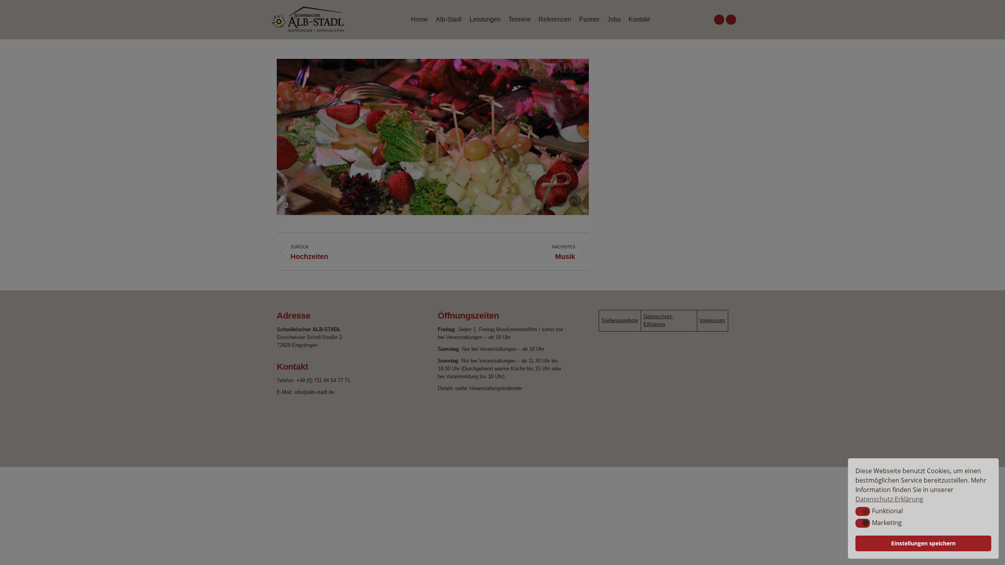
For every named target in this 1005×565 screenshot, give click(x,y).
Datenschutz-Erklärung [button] (889, 499)
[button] (862, 511)
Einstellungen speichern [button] (923, 543)
